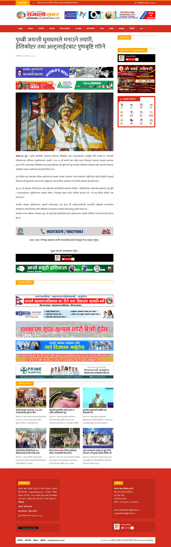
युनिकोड (42, 540)
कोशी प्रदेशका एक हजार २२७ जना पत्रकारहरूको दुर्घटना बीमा (29, 411)
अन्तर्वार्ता (78, 28)
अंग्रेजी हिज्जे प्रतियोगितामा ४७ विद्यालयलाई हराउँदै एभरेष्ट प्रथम (28, 452)
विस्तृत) (21, 502)
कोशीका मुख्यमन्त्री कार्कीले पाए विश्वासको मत (95, 411)
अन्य (141, 28)
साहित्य (111, 28)
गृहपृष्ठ (20, 28)
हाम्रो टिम (20, 540)
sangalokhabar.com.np (56, 540)
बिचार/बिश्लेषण (65, 28)
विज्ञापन (35, 540)
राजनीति (41, 28)
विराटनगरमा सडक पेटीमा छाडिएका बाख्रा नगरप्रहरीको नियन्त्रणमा (62, 452)
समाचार (30, 28)
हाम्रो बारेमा (28, 540)
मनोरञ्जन (52, 28)
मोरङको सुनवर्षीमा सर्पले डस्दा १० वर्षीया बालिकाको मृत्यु (62, 411)
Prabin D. (150, 540)
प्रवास (102, 28)
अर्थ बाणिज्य (90, 28)
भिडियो (132, 28)
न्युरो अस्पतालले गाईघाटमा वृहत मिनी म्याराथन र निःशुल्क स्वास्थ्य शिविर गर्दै (60, 2)
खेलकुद (121, 28)
